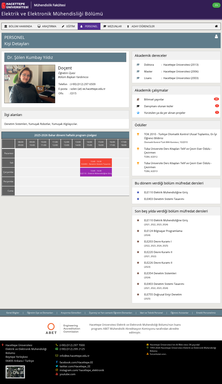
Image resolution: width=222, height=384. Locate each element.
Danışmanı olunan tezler (158, 106)
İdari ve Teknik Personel (151, 312)
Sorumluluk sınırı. (158, 354)
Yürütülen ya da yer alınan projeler (164, 112)
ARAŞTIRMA (48, 26)
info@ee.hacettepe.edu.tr (74, 355)
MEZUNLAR (114, 26)
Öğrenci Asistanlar (180, 312)
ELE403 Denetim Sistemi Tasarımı (164, 199)
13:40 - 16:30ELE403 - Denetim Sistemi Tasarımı (95, 162)
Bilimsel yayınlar (154, 99)
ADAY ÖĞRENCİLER (143, 26)
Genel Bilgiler (13, 312)
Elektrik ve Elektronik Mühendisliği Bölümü (52, 14)
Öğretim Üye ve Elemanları (40, 312)
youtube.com (67, 374)
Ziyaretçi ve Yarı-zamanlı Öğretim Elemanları (111, 312)
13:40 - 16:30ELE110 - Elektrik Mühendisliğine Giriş (96, 172)
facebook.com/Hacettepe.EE (76, 362)
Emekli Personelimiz (206, 312)
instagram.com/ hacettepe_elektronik (82, 370)
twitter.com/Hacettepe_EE (75, 366)
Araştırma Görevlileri (71, 312)
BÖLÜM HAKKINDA (20, 26)
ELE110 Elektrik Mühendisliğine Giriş (166, 192)
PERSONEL (91, 26)
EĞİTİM (70, 26)
